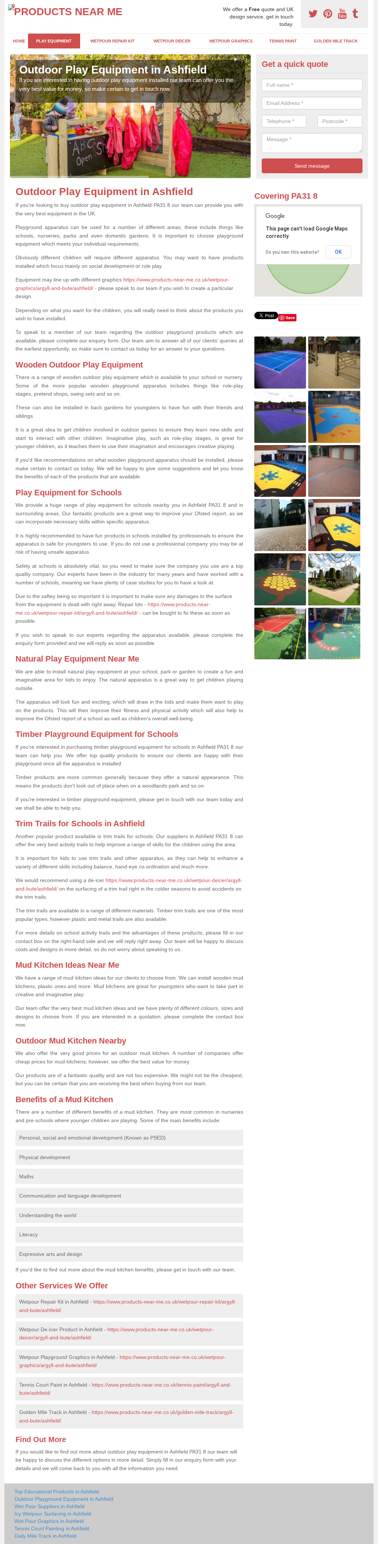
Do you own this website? (292, 252)
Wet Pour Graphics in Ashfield (49, 1521)
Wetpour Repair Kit (112, 41)
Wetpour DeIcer (172, 41)
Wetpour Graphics (230, 41)
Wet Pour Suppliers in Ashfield (49, 1506)
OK (338, 252)
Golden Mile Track (336, 41)
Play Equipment (54, 41)
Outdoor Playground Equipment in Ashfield (63, 1499)
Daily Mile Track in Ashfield (45, 1536)
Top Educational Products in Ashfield (56, 1492)
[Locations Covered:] (13, 6)
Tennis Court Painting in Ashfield (51, 1528)
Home (19, 41)
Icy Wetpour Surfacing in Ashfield (52, 1514)
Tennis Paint (283, 41)
